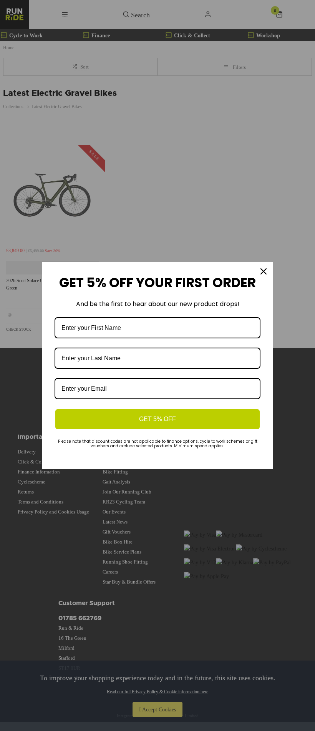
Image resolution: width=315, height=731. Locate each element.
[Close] (263, 271)
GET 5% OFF (157, 419)
